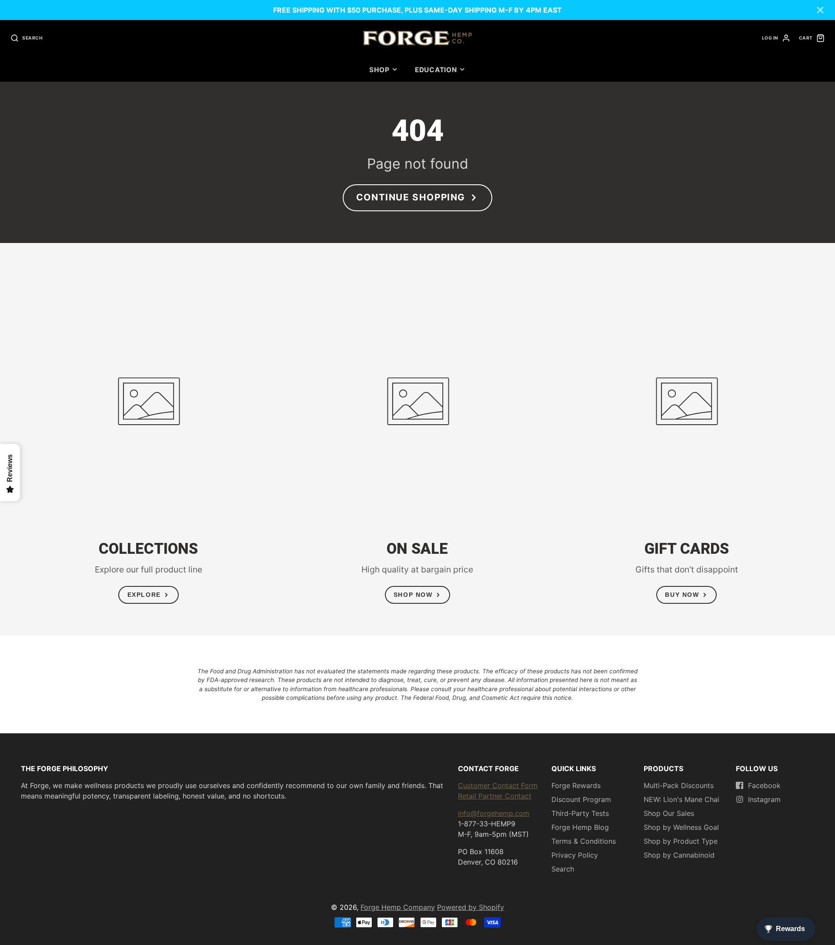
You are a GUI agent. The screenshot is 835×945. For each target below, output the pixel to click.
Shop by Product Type (681, 841)
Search (562, 869)
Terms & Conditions (583, 841)
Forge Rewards (576, 785)
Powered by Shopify (470, 907)
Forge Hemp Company (398, 907)
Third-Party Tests (580, 813)
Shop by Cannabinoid (679, 855)
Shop (379, 70)
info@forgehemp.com (493, 813)
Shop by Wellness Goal (681, 827)
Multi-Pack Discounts (679, 785)
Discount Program (581, 799)
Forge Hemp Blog (580, 827)
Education (436, 70)
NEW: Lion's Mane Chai (681, 799)
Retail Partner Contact (494, 796)
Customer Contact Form (498, 785)
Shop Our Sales (669, 813)
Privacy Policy (574, 855)
